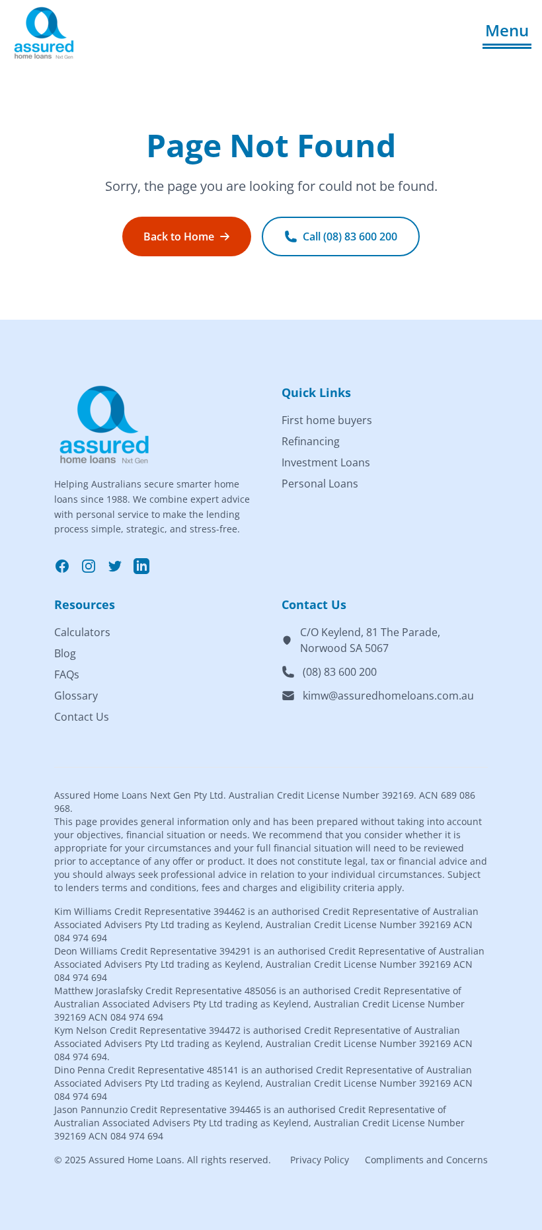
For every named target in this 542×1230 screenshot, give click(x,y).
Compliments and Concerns (426, 1159)
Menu (507, 30)
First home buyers (327, 420)
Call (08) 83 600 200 (350, 236)
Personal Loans (320, 483)
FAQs (66, 674)
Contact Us (81, 716)
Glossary (76, 695)
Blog (65, 653)
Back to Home (178, 236)
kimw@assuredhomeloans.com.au (388, 695)
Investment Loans (326, 462)
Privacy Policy (319, 1159)
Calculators (82, 632)
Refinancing (311, 441)
